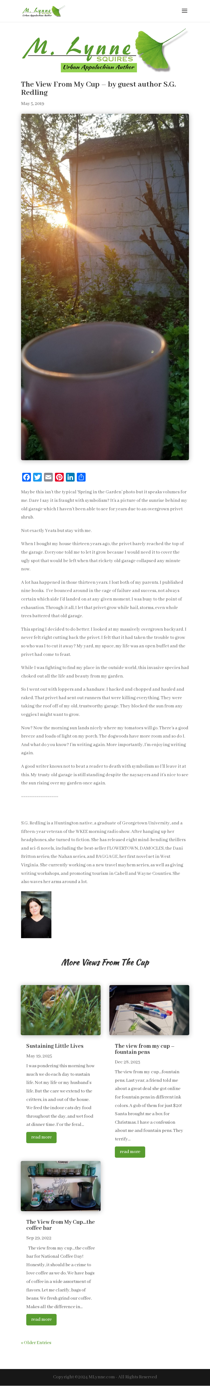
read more (41, 1137)
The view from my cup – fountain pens (145, 1049)
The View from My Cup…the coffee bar (60, 1225)
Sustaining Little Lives (54, 1046)
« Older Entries (36, 1343)
